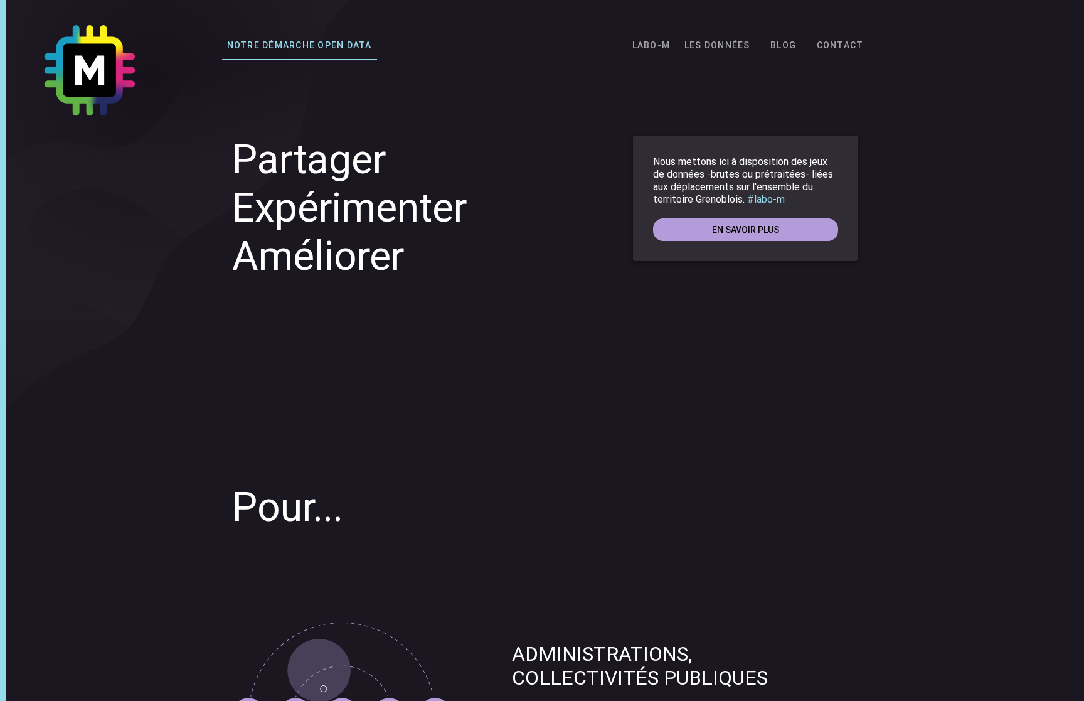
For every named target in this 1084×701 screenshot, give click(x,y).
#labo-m (766, 199)
